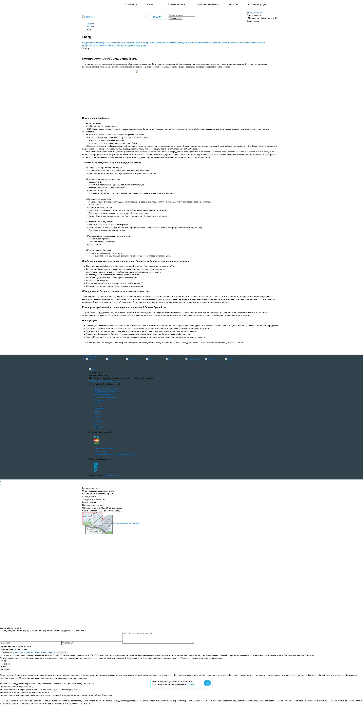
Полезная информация (208, 4)
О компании (131, 4)
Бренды (90, 26)
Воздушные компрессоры (94, 42)
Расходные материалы (104, 394)
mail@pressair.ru (114, 381)
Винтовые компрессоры (144, 42)
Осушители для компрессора (119, 42)
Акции (96, 403)
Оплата (97, 424)
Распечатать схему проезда (126, 523)
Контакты (233, 4)
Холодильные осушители (167, 42)
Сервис (150, 4)
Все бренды (90, 356)
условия (190, 684)
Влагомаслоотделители (100, 45)
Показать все (175, 18)
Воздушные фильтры (188, 42)
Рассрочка (98, 427)
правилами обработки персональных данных (34, 652)
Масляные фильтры (207, 42)
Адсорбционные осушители (124, 45)
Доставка (98, 421)
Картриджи (142, 45)
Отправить (61, 652)
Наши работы (100, 451)
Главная (90, 24)
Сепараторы (222, 42)
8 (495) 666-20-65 (255, 12)
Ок (207, 683)
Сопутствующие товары (105, 397)
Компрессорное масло (238, 42)
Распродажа (99, 400)
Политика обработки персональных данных (114, 454)
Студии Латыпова (111, 475)
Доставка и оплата (176, 4)
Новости (97, 414)
